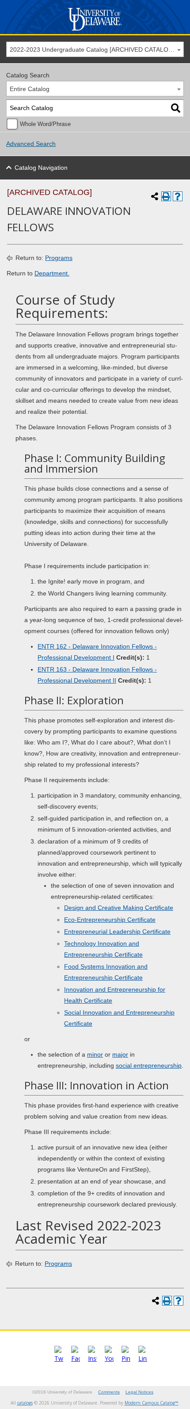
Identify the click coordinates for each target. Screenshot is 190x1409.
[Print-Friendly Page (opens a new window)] (166, 196)
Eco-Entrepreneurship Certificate (110, 919)
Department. (51, 273)
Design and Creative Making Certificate (118, 907)
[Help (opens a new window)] (177, 196)
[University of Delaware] (95, 30)
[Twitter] (58, 1358)
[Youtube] (109, 1358)
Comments (109, 1392)
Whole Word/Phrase (45, 124)
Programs (58, 257)
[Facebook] (75, 1358)
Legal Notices (139, 1392)
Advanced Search (31, 143)
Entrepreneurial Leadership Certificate (117, 931)
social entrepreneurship (149, 1065)
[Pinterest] (126, 1358)
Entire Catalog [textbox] (29, 88)
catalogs (25, 1403)
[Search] (175, 108)
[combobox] (95, 49)
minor (95, 1054)
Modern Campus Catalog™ (152, 1403)
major (120, 1054)
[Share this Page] (155, 196)
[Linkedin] (142, 1358)
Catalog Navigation (41, 167)
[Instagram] (92, 1358)
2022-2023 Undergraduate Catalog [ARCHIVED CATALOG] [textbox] (92, 49)
